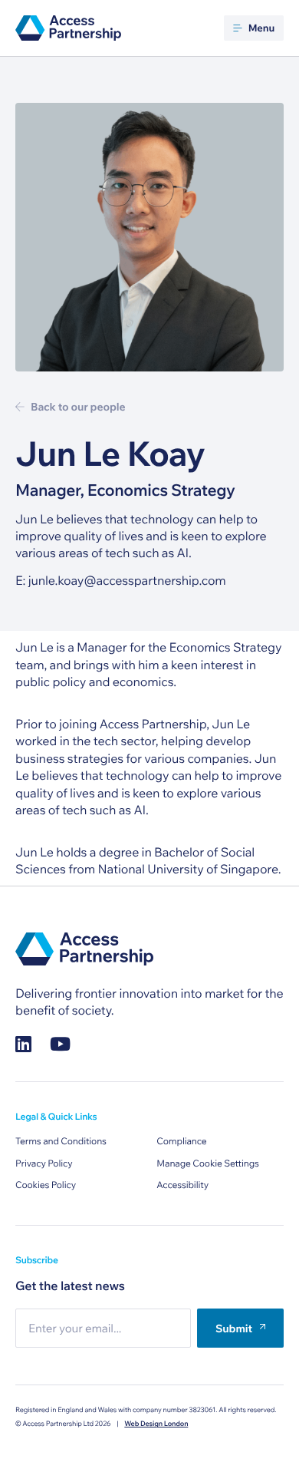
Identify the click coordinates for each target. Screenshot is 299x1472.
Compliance (181, 1141)
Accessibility (182, 1185)
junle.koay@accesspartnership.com (127, 581)
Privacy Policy (44, 1164)
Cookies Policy (45, 1185)
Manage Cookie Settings (207, 1164)
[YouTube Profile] (60, 1044)
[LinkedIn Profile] (23, 1044)
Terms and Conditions (61, 1141)
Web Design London (156, 1424)
